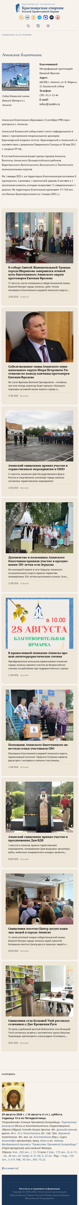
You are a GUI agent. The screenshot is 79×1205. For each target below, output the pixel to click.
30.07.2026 (13, 1042)
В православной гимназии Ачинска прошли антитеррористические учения (38, 654)
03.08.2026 (13, 950)
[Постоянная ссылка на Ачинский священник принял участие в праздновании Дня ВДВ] (39, 807)
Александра (9, 1140)
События (24, 296)
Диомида (62, 1129)
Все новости (10, 1168)
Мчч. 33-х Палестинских (25, 1133)
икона (6, 1126)
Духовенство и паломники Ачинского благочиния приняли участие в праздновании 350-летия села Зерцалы (38, 560)
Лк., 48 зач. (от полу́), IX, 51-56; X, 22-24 (27, 1156)
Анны (43, 1140)
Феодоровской (10, 1144)
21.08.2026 (13, 583)
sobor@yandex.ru (50, 104)
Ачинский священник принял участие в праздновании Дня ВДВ (38, 838)
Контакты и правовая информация (39, 1188)
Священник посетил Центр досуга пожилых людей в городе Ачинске (38, 930)
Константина (42, 1137)
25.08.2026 (13, 487)
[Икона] (13, 1110)
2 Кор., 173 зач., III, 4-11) (62, 1152)
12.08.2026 (13, 767)
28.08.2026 (13, 296)
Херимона (64, 1133)
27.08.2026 (13, 395)
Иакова (58, 1140)
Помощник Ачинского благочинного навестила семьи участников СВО (38, 746)
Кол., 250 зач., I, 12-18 (26, 1152)
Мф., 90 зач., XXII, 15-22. (31, 1159)
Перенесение (69, 1122)
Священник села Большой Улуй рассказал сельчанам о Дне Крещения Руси (38, 1022)
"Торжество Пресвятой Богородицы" (54, 1144)
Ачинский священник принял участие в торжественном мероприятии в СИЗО (38, 467)
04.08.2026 (13, 859)
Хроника (24, 395)
